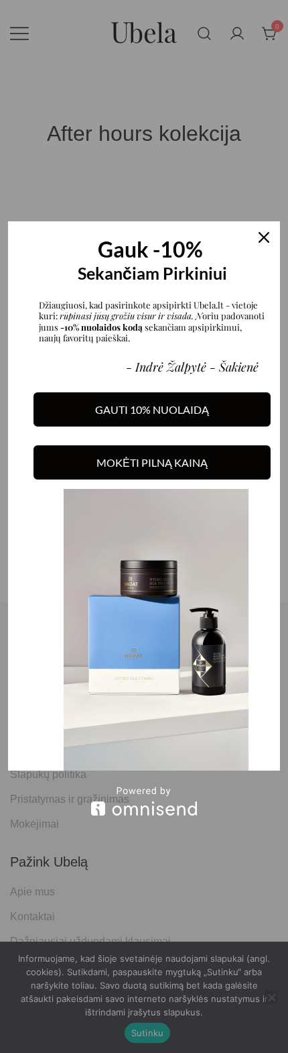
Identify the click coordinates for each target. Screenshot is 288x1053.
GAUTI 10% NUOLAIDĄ (152, 409)
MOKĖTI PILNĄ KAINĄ (152, 462)
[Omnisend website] (144, 801)
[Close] (264, 237)
